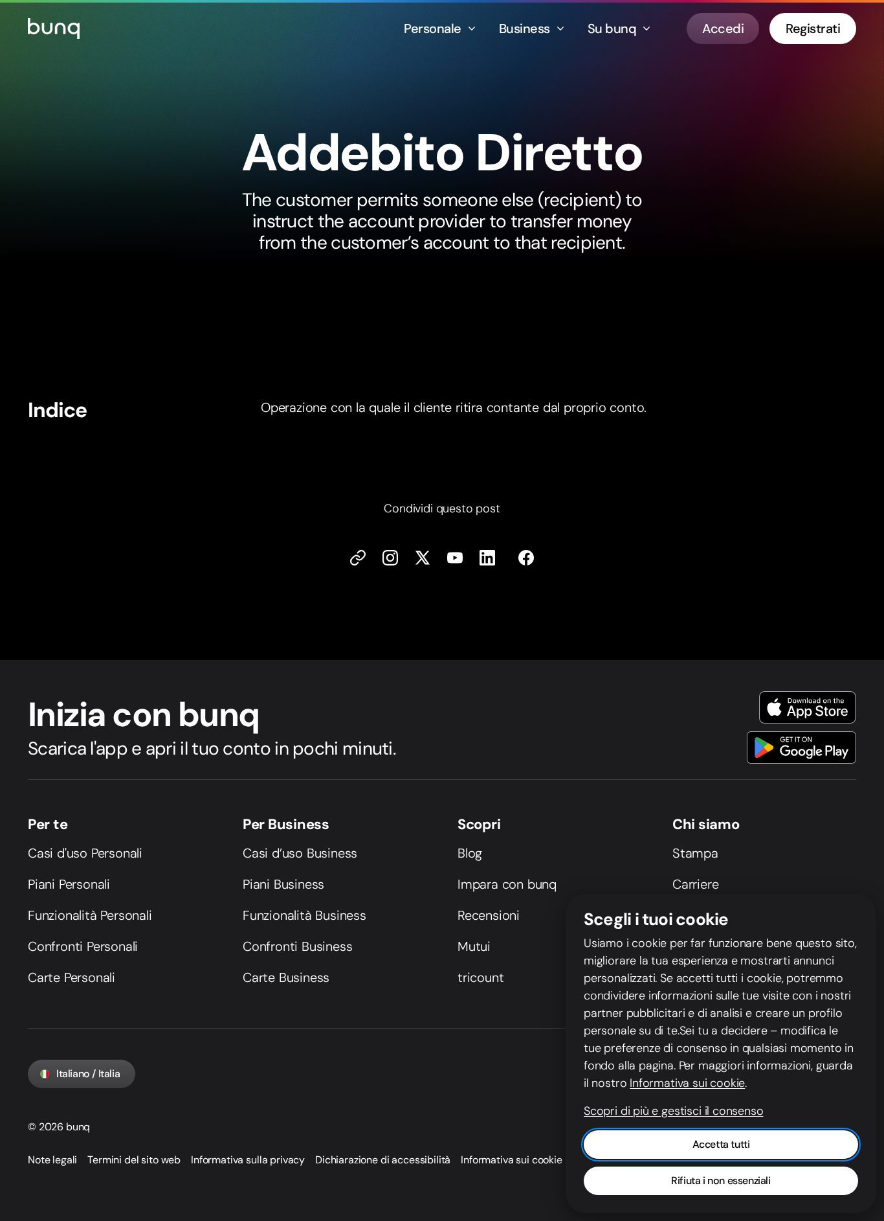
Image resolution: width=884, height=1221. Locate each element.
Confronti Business (297, 946)
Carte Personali (71, 977)
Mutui (474, 946)
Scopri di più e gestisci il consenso (674, 1111)
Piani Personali (69, 884)
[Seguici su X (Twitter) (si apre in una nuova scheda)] (422, 557)
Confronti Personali (83, 946)
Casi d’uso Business (300, 853)
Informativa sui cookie (511, 1160)
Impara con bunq (507, 884)
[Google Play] (801, 747)
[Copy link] (358, 557)
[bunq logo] (54, 28)
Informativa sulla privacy (248, 1160)
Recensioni (489, 915)
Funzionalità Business (304, 915)
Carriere (695, 884)
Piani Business (283, 884)
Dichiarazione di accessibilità (382, 1160)
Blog (470, 853)
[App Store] (807, 707)
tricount (480, 977)
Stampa (695, 853)
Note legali (52, 1160)
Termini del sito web (134, 1160)
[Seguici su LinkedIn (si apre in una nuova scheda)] (487, 557)
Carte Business (286, 977)
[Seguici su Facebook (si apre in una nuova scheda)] (526, 557)
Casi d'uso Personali (85, 853)
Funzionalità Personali (90, 915)
